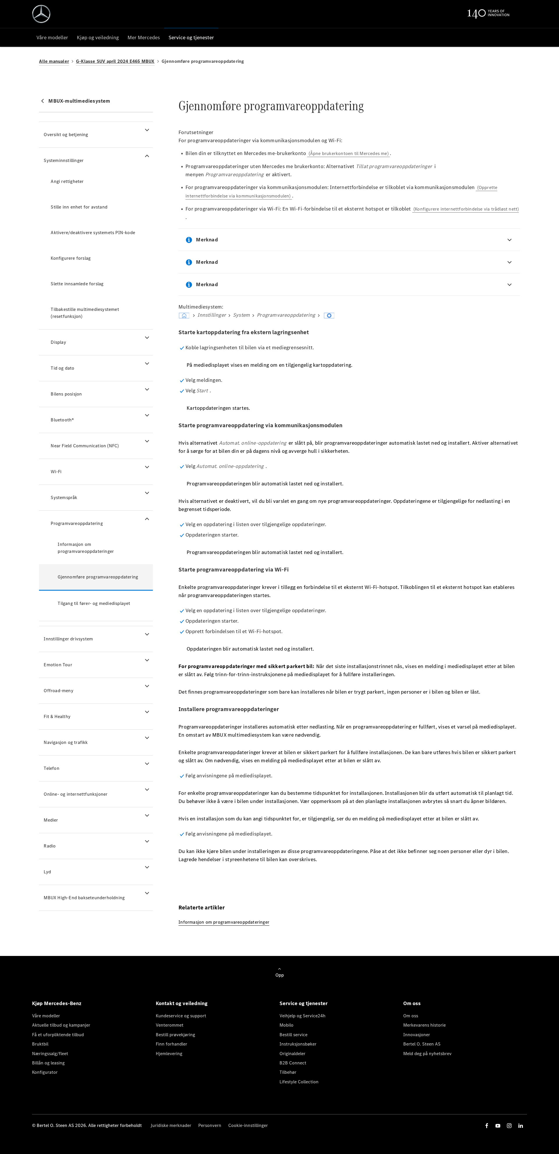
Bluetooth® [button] (62, 420)
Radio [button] (50, 846)
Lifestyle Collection (299, 1082)
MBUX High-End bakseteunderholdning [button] (84, 898)
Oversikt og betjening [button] (66, 134)
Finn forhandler (171, 1044)
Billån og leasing (48, 1063)
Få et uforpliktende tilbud (58, 1035)
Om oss (410, 1016)
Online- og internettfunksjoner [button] (75, 794)
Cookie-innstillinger (248, 1125)
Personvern (209, 1125)
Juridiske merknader (171, 1125)
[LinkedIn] (520, 1125)
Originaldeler (292, 1053)
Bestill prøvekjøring (175, 1035)
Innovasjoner (416, 1035)
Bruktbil (40, 1044)
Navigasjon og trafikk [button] (66, 742)
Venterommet (169, 1025)
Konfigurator (45, 1072)
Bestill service (293, 1035)
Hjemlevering (169, 1053)
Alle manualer (54, 61)
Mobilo (286, 1025)
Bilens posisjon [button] (66, 394)
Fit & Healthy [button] (57, 716)
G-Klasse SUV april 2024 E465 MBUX (115, 61)
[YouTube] (497, 1125)
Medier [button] (51, 820)
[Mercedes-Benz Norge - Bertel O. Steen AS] (41, 14)
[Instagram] (509, 1125)
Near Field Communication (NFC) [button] (85, 446)
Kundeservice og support (181, 1016)
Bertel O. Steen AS (422, 1044)
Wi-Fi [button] (56, 472)
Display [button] (58, 342)
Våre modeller (46, 1016)
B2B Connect (293, 1063)
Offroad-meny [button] (58, 691)
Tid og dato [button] (62, 368)
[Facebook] (486, 1125)
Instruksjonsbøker (298, 1044)
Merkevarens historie (424, 1025)
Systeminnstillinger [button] (64, 160)
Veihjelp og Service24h (303, 1016)
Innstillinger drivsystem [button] (68, 639)
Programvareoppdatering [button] (76, 523)
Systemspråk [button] (64, 497)
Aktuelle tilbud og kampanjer (61, 1025)
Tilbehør (288, 1072)
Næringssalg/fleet (50, 1053)
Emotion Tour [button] (58, 665)
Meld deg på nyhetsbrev (427, 1053)
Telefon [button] (51, 768)
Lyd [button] (47, 872)
